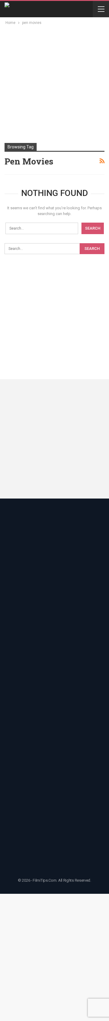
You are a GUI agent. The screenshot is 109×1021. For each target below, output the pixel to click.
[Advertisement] (54, 83)
